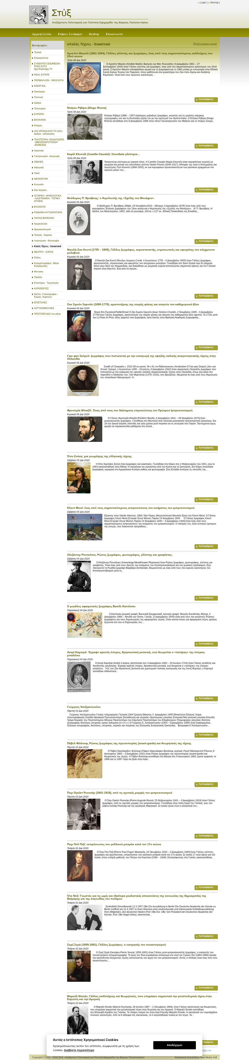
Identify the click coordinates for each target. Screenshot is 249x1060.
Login (203, 2)
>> (209, 1050)
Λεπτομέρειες (206, 99)
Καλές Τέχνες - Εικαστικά (89, 44)
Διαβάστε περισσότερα (79, 1050)
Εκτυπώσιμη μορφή (206, 44)
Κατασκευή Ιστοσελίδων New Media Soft (196, 1057)
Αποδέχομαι (174, 1045)
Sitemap (214, 2)
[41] (204, 1050)
